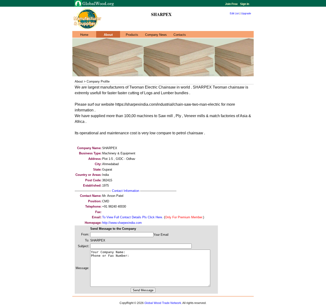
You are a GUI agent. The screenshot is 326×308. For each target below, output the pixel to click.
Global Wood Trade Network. (163, 303)
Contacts (180, 35)
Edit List (234, 13)
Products (132, 35)
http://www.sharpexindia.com (122, 222)
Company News (156, 35)
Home (84, 35)
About (108, 35)
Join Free (231, 4)
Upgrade (246, 13)
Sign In (244, 4)
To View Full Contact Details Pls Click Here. (132, 217)
